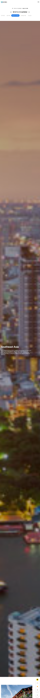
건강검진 (30, 15)
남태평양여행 (23, 15)
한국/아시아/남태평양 (17, 8)
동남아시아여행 (25, 8)
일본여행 (8, 15)
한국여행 (3, 15)
